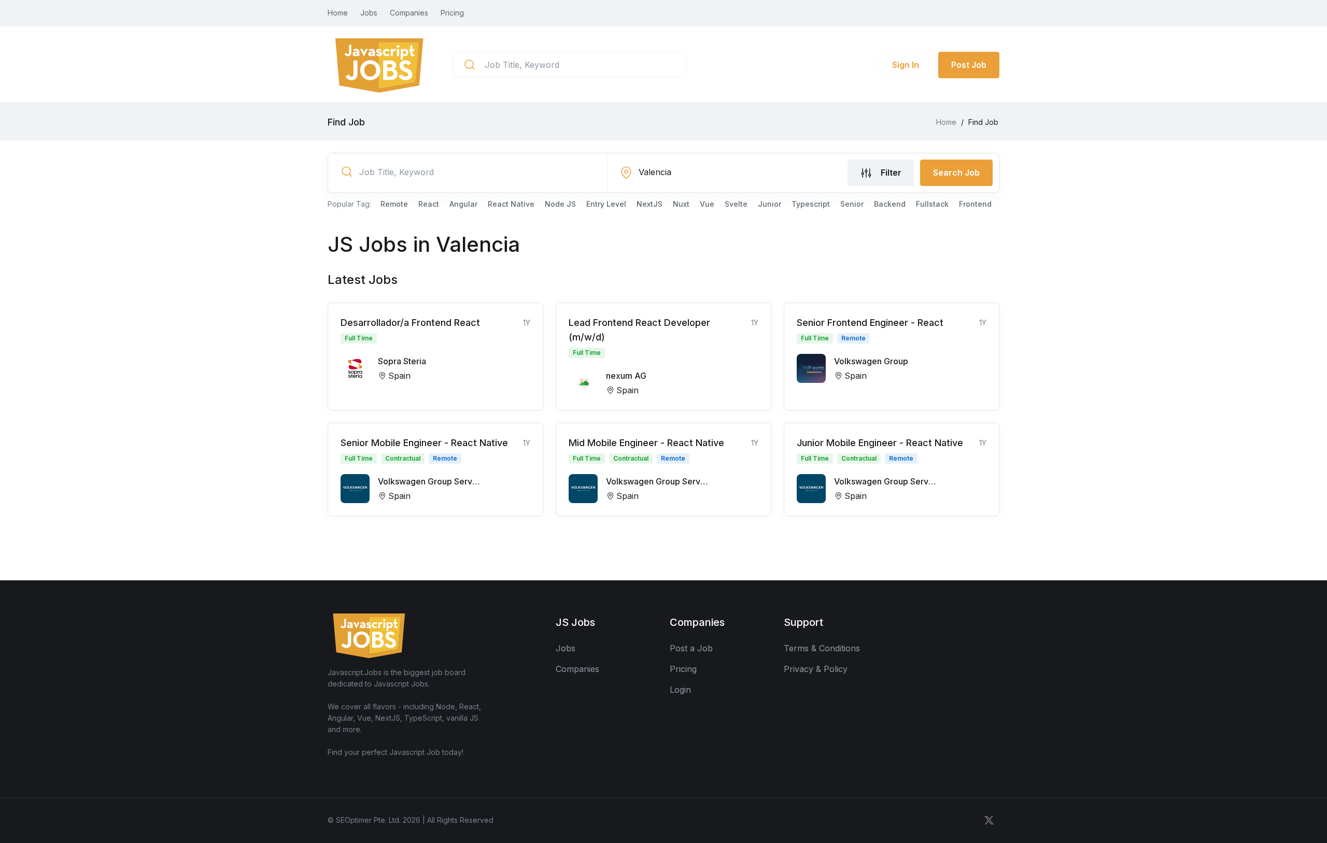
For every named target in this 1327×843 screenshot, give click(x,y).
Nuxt (681, 203)
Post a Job (691, 648)
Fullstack (932, 203)
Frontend (975, 203)
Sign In (905, 65)
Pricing (452, 12)
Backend (890, 203)
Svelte (736, 203)
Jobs (368, 12)
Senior (852, 203)
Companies (409, 12)
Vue (707, 203)
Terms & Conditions (822, 648)
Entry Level (606, 203)
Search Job (956, 172)
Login (680, 689)
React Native (511, 203)
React (428, 203)
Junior (769, 203)
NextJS (649, 203)
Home (338, 12)
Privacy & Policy (816, 669)
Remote (394, 203)
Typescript (811, 203)
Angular (463, 203)
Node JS (560, 203)
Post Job (968, 65)
